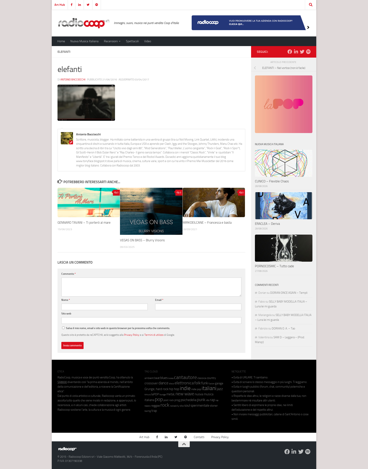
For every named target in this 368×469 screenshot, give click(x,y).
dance (163, 382)
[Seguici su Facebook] (290, 51)
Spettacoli (132, 41)
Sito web (66, 313)
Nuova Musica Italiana (84, 41)
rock (164, 405)
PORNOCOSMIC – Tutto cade (274, 266)
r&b (207, 400)
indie (185, 388)
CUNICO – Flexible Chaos (272, 181)
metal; (170, 394)
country (211, 378)
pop (159, 399)
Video (147, 41)
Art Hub (59, 5)
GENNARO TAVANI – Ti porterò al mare (84, 222)
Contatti (199, 437)
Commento (68, 273)
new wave (185, 393)
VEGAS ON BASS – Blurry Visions (142, 240)
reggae (155, 405)
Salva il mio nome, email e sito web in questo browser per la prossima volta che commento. (118, 328)
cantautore (185, 377)
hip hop (174, 389)
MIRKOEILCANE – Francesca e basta (207, 222)
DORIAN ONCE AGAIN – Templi (288, 292)
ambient (149, 378)
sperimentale (200, 405)
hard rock (162, 389)
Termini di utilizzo (153, 334)
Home (61, 41)
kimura (147, 394)
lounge (162, 394)
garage (219, 383)
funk (204, 383)
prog (177, 400)
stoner (214, 405)
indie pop (196, 389)
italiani (209, 388)
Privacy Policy (131, 334)
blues (164, 378)
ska (182, 405)
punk (201, 399)
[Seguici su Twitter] (302, 51)
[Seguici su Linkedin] (296, 51)
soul (187, 405)
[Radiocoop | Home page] (84, 23)
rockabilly (174, 405)
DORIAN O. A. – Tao (283, 328)
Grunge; (150, 389)
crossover (151, 383)
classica (201, 378)
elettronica (184, 382)
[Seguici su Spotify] (308, 51)
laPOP (155, 394)
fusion (211, 383)
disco (171, 383)
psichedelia (188, 400)
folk (197, 383)
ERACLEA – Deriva (267, 224)
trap (154, 411)
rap (212, 400)
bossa (170, 378)
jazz (220, 389)
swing (148, 410)
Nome (65, 300)
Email (159, 300)
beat (157, 378)
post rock (168, 400)
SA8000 (62, 382)
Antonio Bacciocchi (72, 79)
